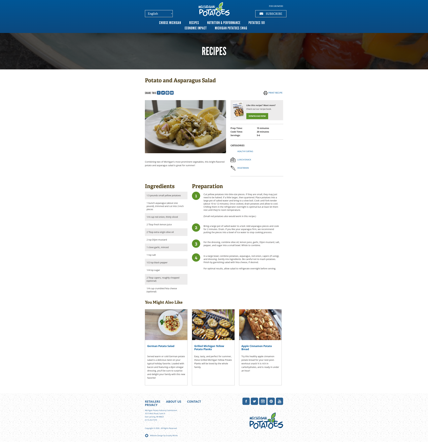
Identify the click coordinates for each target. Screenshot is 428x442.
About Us (173, 401)
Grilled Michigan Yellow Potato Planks (209, 347)
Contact (194, 401)
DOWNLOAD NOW (257, 116)
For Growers (276, 6)
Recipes (194, 22)
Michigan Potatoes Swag (231, 28)
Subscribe (273, 14)
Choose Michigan (170, 22)
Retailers (152, 401)
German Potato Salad (160, 346)
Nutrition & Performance (223, 22)
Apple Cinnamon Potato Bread (256, 347)
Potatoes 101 (257, 22)
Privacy (151, 405)
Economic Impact (196, 28)
